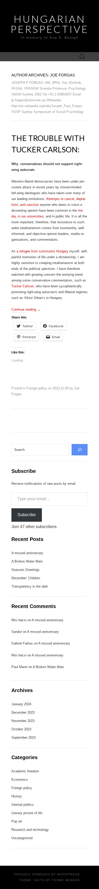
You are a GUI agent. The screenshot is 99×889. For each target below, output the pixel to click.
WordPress (68, 874)
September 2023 (23, 737)
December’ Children (25, 578)
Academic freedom (25, 771)
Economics (19, 779)
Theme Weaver (66, 880)
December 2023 (23, 712)
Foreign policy (36, 388)
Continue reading (25, 309)
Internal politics (22, 804)
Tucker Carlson (22, 286)
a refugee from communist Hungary (42, 251)
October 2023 (21, 729)
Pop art (16, 821)
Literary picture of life (26, 813)
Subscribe (27, 515)
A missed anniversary (27, 553)
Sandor (16, 632)
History (16, 796)
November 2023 (23, 721)
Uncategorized (21, 838)
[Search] (80, 449)
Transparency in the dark (29, 586)
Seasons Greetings (25, 570)
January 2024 (21, 704)
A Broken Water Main (27, 561)
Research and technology (30, 830)
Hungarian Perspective (49, 24)
